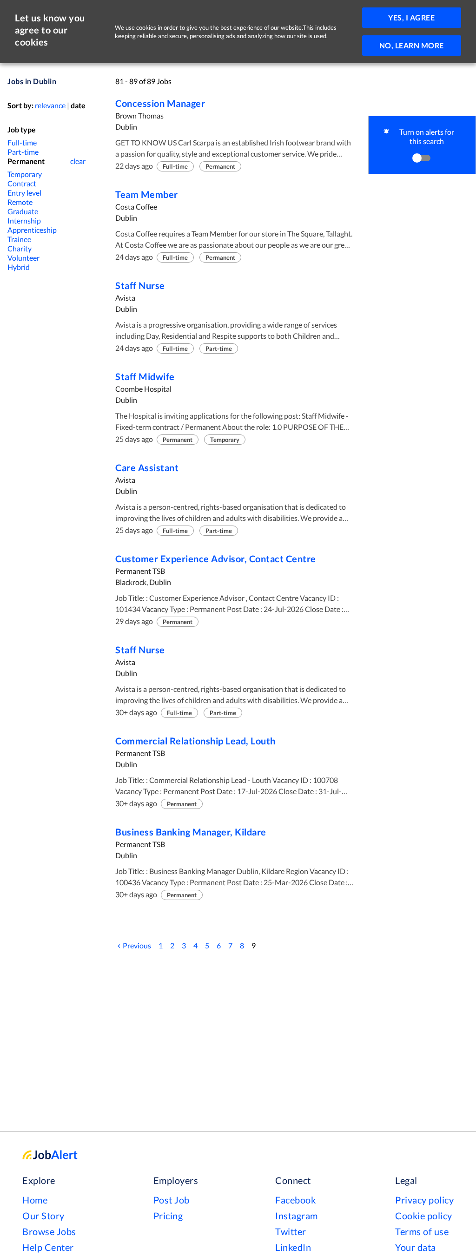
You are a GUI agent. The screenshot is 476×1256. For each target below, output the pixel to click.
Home (34, 1199)
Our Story (43, 1215)
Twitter (290, 1231)
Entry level (24, 192)
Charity (19, 248)
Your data (415, 1247)
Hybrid (18, 267)
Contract (21, 183)
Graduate (22, 211)
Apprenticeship (32, 229)
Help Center (48, 1247)
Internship (24, 220)
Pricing (168, 1215)
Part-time (23, 151)
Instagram (296, 1215)
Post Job (171, 1199)
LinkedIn (293, 1247)
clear (78, 161)
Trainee (19, 239)
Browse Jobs (49, 1231)
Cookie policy (423, 1215)
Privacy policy (424, 1199)
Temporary (24, 174)
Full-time (22, 142)
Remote (20, 201)
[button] (422, 145)
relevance (50, 105)
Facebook (295, 1199)
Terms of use (422, 1231)
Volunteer (23, 257)
